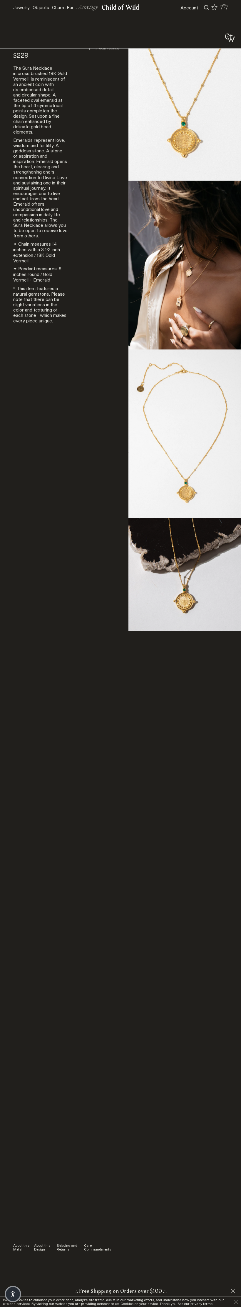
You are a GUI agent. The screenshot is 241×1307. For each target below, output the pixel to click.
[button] (13, 1294)
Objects (41, 7)
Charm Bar (63, 7)
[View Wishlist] (214, 7)
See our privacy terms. (195, 1304)
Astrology (87, 7)
